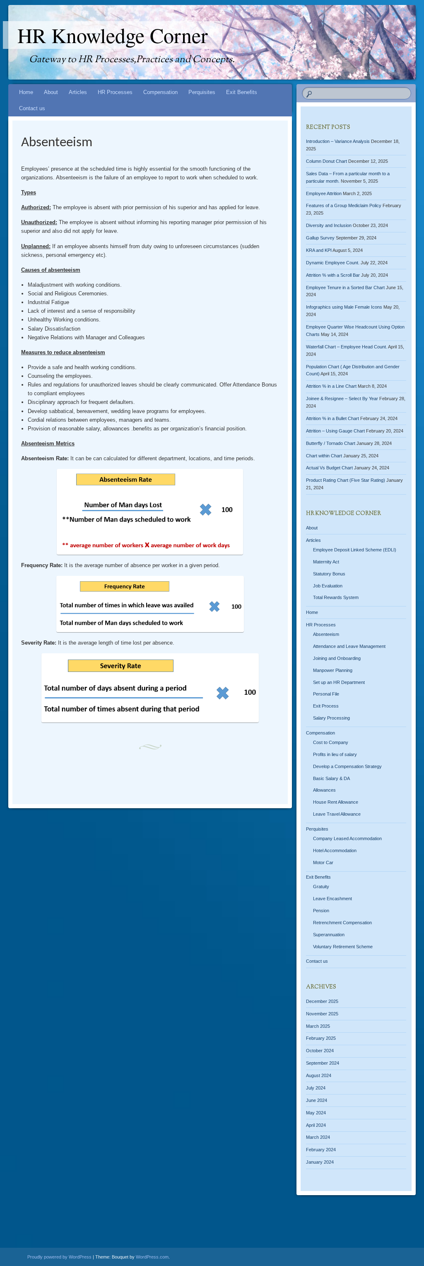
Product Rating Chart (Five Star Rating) (345, 480)
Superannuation (328, 934)
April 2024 (316, 1125)
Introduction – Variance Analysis (338, 141)
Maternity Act (326, 561)
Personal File (326, 693)
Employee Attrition (324, 193)
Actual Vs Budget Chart (329, 467)
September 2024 (322, 1063)
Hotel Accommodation (335, 850)
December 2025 (322, 1001)
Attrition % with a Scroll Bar (333, 275)
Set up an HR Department (339, 682)
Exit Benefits (241, 92)
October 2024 (320, 1050)
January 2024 (320, 1162)
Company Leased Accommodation (347, 838)
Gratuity (321, 886)
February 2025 (321, 1038)
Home (26, 92)
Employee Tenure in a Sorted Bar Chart (345, 287)
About (51, 92)
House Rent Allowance (335, 802)
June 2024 (316, 1100)
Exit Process (326, 705)
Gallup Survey (320, 237)
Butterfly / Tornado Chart (330, 443)
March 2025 (318, 1026)
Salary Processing (331, 717)
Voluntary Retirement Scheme (343, 946)
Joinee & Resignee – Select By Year (342, 398)
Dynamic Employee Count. (332, 262)
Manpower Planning (332, 670)
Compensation (160, 92)
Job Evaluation (327, 585)
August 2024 (318, 1075)
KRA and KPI (319, 250)
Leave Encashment (332, 898)
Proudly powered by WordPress (59, 1256)
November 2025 (322, 1013)
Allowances (324, 790)
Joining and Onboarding (337, 658)
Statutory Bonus (329, 573)
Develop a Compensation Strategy (347, 766)
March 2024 (318, 1137)
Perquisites (201, 92)
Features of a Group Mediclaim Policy (343, 205)
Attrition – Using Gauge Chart (335, 430)
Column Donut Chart (326, 161)
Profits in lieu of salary (335, 754)
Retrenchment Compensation (342, 922)
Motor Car (323, 862)
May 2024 (316, 1112)
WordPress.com (152, 1256)
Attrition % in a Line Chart (331, 386)
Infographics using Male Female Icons (344, 306)
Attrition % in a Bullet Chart (332, 418)
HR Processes (115, 92)
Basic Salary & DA (331, 778)
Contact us (32, 108)
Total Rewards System (336, 597)
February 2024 (321, 1149)
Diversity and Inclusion (329, 225)
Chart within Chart (324, 455)
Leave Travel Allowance (337, 814)
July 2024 (315, 1087)
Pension (321, 910)
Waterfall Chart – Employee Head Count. (346, 346)
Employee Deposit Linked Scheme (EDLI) (354, 549)
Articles (78, 92)
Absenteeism (326, 634)
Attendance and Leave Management (349, 646)
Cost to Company (330, 742)
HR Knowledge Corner (112, 35)
